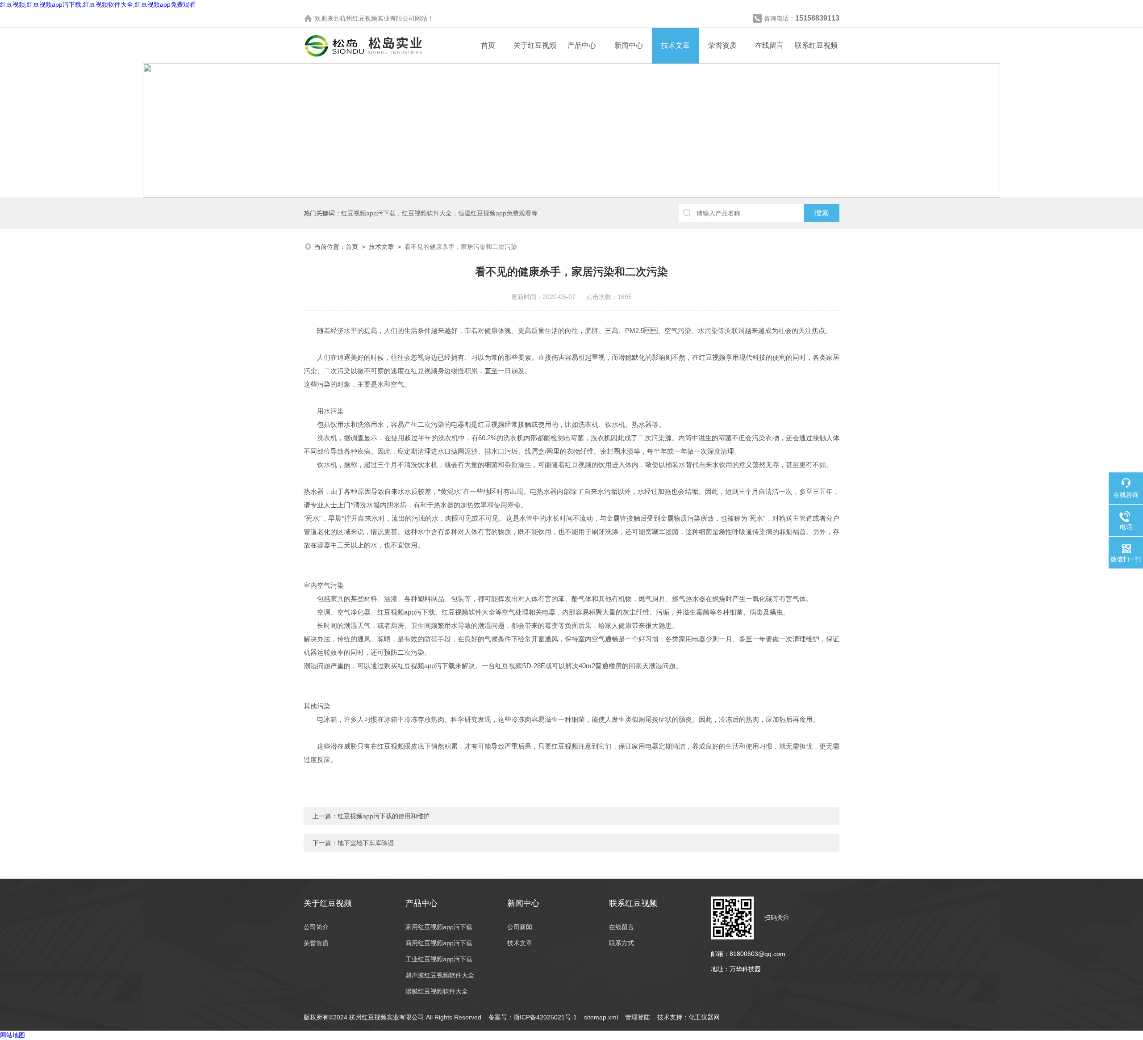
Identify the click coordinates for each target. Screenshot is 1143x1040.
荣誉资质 (722, 45)
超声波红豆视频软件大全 (439, 975)
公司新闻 (519, 927)
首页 (488, 45)
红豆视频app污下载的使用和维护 (384, 816)
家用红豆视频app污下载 (438, 927)
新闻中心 (628, 45)
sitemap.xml (601, 1017)
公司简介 (316, 927)
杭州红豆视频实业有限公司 (377, 18)
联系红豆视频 (816, 45)
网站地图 (12, 1035)
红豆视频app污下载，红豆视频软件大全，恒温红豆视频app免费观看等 (439, 213)
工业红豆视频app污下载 (438, 959)
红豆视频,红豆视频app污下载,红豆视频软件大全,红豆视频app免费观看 (98, 4)
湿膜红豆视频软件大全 (436, 991)
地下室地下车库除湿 (366, 842)
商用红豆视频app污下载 (438, 943)
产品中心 (581, 45)
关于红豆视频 (534, 45)
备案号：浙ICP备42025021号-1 (532, 1017)
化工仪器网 (704, 1017)
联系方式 (621, 943)
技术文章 (675, 45)
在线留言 (769, 45)
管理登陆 (637, 1017)
